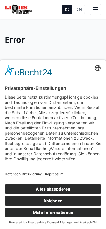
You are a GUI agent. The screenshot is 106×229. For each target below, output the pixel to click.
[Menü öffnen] (95, 9)
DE (67, 9)
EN (79, 9)
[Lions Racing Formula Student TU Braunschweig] (18, 9)
